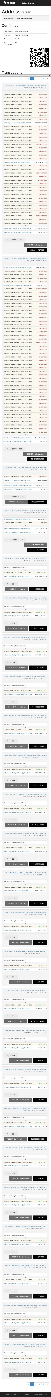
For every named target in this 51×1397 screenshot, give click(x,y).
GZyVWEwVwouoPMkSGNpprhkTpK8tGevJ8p (18, 285)
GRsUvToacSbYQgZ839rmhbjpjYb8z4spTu (17, 576)
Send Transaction (40, 1395)
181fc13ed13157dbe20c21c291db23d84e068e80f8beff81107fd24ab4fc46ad (27, 1109)
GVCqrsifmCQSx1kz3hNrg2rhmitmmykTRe (17, 1087)
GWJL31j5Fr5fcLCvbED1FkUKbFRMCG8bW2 (17, 123)
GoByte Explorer (28, 3)
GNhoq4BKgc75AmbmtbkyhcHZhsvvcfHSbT (18, 232)
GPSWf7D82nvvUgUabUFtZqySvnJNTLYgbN (18, 694)
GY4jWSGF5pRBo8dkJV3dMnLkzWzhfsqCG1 (18, 267)
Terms (26, 1395)
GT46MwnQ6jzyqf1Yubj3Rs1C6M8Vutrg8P (17, 519)
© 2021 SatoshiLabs (11, 1395)
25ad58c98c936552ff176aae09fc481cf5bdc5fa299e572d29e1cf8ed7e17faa (27, 755)
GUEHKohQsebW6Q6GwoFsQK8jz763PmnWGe (18, 532)
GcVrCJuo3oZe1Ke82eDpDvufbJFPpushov (17, 162)
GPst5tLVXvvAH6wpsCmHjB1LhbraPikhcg (17, 480)
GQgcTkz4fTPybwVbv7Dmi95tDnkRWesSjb (17, 229)
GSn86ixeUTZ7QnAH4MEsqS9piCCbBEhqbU (18, 441)
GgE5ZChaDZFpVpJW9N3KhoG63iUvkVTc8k (18, 489)
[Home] (10, 3)
